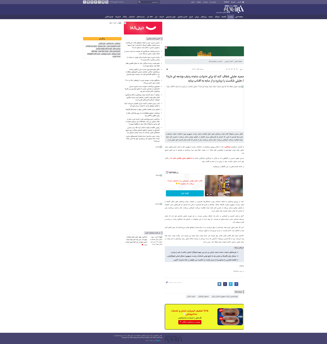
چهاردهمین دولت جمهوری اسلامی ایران (225, 296)
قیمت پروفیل (115, 54)
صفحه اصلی (239, 16)
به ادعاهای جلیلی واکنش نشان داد (182, 158)
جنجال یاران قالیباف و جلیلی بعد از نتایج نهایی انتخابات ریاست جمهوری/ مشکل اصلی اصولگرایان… (201, 256)
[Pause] (207, 194)
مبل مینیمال (102, 46)
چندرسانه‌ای (141, 16)
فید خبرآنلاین (106, 2)
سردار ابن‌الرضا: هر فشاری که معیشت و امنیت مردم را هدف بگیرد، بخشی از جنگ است (142, 52)
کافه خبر (150, 16)
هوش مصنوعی (171, 16)
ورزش (197, 16)
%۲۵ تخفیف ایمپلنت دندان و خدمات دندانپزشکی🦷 (189, 312)
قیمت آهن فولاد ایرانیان (104, 49)
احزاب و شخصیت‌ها (215, 61)
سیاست (230, 16)
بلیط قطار (94, 51)
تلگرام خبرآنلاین (103, 2)
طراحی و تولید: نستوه (152, 341)
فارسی (239, 2)
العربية (233, 2)
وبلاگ (125, 16)
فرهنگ (217, 16)
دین (156, 16)
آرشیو (192, 2)
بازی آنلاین (101, 43)
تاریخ (191, 16)
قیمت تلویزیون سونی (113, 46)
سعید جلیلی (191, 296)
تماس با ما (213, 2)
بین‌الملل (204, 16)
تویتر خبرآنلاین (95, 2)
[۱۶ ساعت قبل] (155, 240)
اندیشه (161, 16)
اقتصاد (223, 16)
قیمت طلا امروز (103, 51)
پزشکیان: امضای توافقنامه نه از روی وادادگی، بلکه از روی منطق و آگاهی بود (143, 114)
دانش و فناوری (182, 16)
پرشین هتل (116, 49)
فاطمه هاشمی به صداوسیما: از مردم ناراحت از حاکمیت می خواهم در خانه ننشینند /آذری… (204, 260)
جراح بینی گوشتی (91, 46)
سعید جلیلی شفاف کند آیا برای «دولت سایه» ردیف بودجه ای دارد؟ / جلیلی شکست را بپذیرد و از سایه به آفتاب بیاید (205, 78)
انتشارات (132, 16)
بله (88, 2)
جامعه (211, 16)
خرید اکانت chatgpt (93, 54)
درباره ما (205, 2)
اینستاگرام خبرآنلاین (99, 2)
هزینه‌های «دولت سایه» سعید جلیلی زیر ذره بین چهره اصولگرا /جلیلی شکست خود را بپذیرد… (203, 252)
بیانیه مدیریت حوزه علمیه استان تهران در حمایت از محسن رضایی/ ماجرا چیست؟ (143, 58)
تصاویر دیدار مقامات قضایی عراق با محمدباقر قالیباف (143, 109)
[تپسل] (166, 47)
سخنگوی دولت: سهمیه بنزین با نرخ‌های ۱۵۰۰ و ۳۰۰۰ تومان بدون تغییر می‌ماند (142, 81)
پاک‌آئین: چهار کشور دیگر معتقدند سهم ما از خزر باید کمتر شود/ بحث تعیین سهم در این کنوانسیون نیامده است (136, 241)
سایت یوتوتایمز (106, 54)
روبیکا (84, 2)
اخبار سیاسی (229, 61)
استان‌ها (118, 16)
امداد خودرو (116, 56)
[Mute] (211, 194)
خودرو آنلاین (109, 16)
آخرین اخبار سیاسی (153, 38)
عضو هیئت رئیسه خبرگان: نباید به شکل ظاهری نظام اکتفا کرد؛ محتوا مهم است (143, 64)
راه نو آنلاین (110, 43)
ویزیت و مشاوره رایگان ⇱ (190, 322)
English (226, 2)
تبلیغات (198, 2)
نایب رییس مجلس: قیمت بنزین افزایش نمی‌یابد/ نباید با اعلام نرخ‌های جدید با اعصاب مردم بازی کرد (142, 104)
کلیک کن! (185, 193)
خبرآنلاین (230, 9)
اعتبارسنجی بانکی (114, 51)
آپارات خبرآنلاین (92, 2)
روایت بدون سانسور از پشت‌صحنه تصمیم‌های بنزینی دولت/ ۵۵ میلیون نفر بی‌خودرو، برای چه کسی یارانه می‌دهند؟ (143, 138)
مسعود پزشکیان (203, 296)
